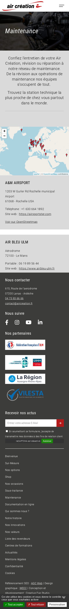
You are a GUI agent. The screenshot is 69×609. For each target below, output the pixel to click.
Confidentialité (14, 566)
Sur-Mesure (12, 463)
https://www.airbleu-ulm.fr (37, 268)
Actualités (11, 552)
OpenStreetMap (50, 174)
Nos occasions (14, 483)
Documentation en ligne (19, 504)
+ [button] (4, 131)
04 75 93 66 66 (14, 298)
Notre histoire (13, 518)
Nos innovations (15, 525)
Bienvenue (11, 456)
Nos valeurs (12, 531)
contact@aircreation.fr (19, 303)
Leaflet (37, 174)
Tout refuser (37, 604)
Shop (8, 476)
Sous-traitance (14, 490)
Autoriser (47, 441)
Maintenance (13, 497)
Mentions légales (15, 559)
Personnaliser (57, 604)
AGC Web (36, 583)
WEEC (23, 588)
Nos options (12, 470)
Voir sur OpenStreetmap (21, 221)
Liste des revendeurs (17, 538)
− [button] (4, 136)
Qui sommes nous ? (17, 511)
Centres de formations (18, 545)
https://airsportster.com (35, 214)
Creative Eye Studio (37, 593)
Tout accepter (15, 604)
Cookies (10, 573)
